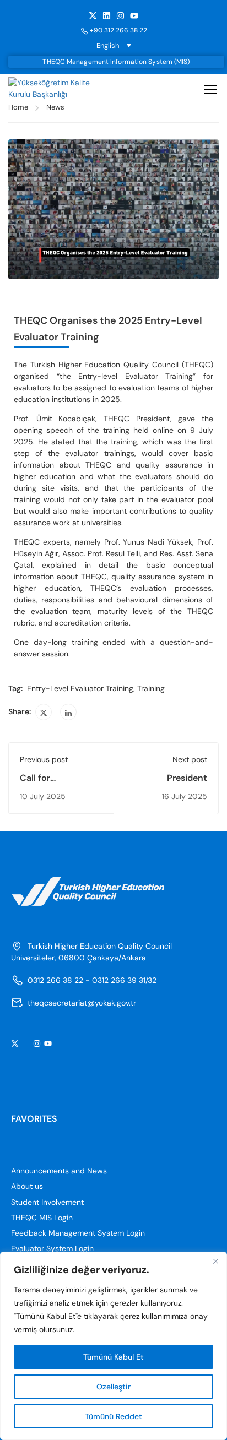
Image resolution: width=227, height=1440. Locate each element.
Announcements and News (59, 1171)
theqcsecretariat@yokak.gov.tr (82, 1003)
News (55, 107)
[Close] (215, 1261)
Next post (189, 759)
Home (18, 107)
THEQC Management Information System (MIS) (116, 61)
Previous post (44, 759)
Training (151, 688)
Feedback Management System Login (78, 1233)
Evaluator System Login (52, 1248)
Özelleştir (113, 1387)
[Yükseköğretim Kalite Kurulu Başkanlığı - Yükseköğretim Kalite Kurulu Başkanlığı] (54, 88)
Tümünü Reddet (113, 1416)
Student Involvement (47, 1202)
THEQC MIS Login (42, 1217)
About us (27, 1186)
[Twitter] (43, 712)
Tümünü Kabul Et (113, 1357)
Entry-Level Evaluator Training (80, 688)
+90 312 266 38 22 (118, 30)
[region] (113, 1346)
